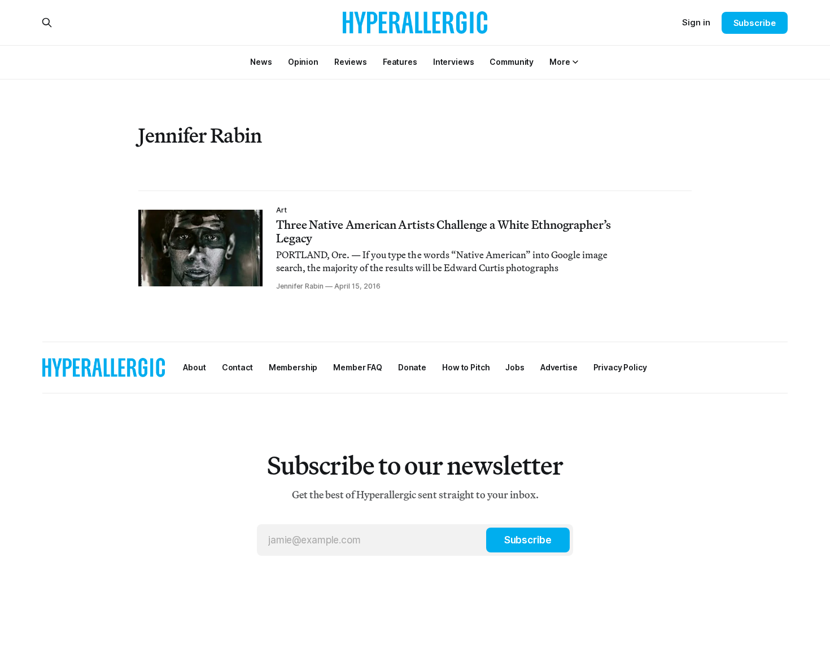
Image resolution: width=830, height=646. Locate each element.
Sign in (696, 22)
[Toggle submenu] (575, 62)
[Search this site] (47, 23)
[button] (559, 62)
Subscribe (754, 22)
